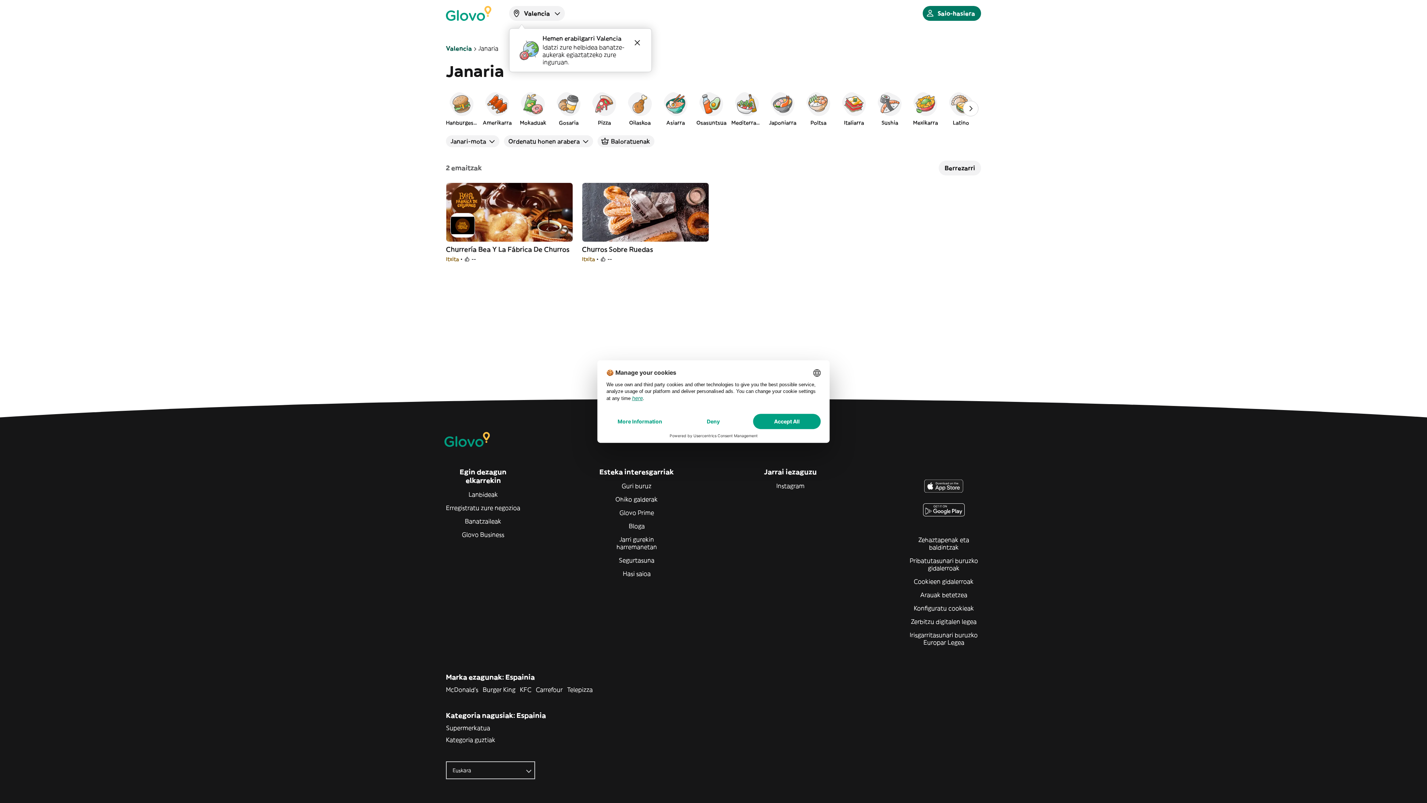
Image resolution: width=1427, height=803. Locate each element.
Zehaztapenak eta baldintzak (943, 543)
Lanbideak (483, 494)
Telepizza (580, 689)
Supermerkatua (468, 728)
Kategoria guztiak (470, 740)
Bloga (637, 526)
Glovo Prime (636, 512)
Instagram (790, 486)
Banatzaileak (483, 521)
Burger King (499, 689)
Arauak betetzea (943, 595)
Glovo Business (483, 534)
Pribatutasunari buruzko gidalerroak (944, 564)
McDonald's (462, 689)
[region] (713, 108)
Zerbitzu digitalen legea (944, 621)
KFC (525, 689)
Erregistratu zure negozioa (483, 508)
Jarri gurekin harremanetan (637, 543)
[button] (461, 108)
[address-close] (637, 42)
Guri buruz (636, 486)
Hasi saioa (637, 573)
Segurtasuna (636, 560)
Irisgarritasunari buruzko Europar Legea (944, 638)
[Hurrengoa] (970, 108)
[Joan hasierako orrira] (468, 13)
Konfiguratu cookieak (944, 608)
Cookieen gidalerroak (944, 581)
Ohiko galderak (636, 499)
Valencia (459, 48)
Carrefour (549, 689)
